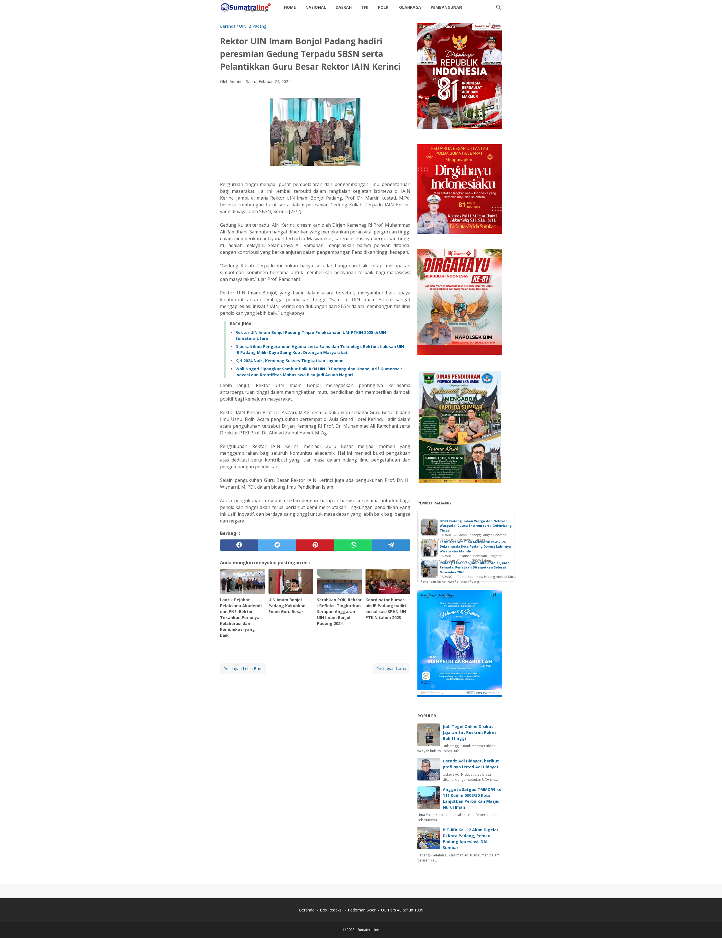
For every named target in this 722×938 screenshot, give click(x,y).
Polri (383, 7)
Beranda (306, 910)
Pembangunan (446, 7)
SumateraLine (368, 929)
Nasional (315, 7)
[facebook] (239, 545)
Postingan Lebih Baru (243, 668)
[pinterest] (315, 545)
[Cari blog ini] (498, 7)
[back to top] (710, 925)
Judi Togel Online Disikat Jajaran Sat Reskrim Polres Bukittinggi (470, 732)
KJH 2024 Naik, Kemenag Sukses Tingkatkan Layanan (289, 360)
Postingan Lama (391, 668)
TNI (364, 7)
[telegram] (391, 545)
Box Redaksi (332, 910)
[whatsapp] (353, 545)
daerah (344, 7)
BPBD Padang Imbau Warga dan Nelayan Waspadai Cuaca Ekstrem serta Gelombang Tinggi (476, 525)
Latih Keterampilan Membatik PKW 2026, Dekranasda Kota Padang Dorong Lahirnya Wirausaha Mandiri (475, 546)
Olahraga (410, 7)
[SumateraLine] (247, 7)
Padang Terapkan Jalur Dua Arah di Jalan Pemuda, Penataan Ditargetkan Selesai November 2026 (475, 567)
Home (290, 7)
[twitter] (277, 545)
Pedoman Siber (362, 910)
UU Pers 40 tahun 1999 (402, 910)
